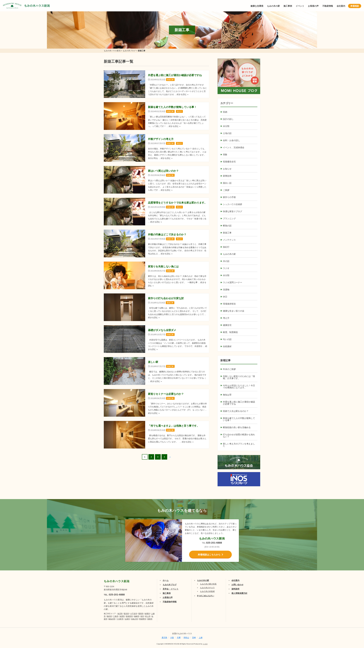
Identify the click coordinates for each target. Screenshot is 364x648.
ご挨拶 (226, 190)
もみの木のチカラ (207, 588)
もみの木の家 (273, 6)
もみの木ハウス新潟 (37, 5)
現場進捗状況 (229, 304)
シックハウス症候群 (232, 204)
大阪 (172, 637)
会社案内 (341, 6)
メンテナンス (229, 240)
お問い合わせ (237, 584)
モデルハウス (353, 627)
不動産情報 (327, 6)
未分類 (226, 126)
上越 (200, 637)
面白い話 (227, 183)
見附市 (149, 619)
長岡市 (140, 614)
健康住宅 (227, 325)
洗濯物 (226, 289)
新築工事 (227, 232)
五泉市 (127, 619)
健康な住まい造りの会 (233, 311)
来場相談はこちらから (209, 554)
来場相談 (354, 6)
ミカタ (205, 644)
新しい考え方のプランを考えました (239, 445)
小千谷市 (133, 614)
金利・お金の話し (231, 140)
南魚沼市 (111, 619)
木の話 (226, 261)
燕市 (142, 616)
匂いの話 (227, 339)
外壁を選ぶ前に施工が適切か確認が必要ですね (239, 403)
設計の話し (228, 119)
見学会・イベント (171, 589)
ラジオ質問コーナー (232, 282)
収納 (225, 112)
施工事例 (288, 6)
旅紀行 (226, 247)
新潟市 (126, 614)
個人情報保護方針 (239, 593)
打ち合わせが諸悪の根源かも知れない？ (239, 435)
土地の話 (227, 133)
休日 (225, 296)
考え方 (226, 318)
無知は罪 (227, 394)
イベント (300, 6)
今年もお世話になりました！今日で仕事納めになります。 (239, 386)
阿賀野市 (142, 619)
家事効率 (227, 176)
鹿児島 (164, 637)
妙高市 (147, 614)
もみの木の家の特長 (208, 584)
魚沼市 (120, 614)
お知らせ (227, 169)
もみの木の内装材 (207, 591)
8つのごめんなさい (205, 596)
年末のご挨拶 (229, 369)
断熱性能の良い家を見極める (237, 427)
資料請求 (235, 589)
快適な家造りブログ (232, 211)
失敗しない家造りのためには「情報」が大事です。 (239, 377)
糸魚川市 (134, 619)
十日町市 (120, 619)
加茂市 (122, 616)
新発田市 (129, 616)
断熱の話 (227, 225)
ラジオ (226, 268)
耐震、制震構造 (230, 332)
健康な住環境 (257, 6)
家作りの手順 (229, 197)
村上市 (147, 616)
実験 (225, 154)
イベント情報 (353, 613)
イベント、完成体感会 (233, 147)
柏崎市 (136, 616)
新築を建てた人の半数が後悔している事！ (239, 419)
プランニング (229, 218)
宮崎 (194, 637)
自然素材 (227, 346)
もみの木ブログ (170, 584)
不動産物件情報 (170, 602)
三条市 (115, 616)
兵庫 (179, 637)
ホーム (166, 580)
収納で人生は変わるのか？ (236, 411)
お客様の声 (313, 6)
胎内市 (109, 616)
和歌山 (186, 637)
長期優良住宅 (229, 161)
